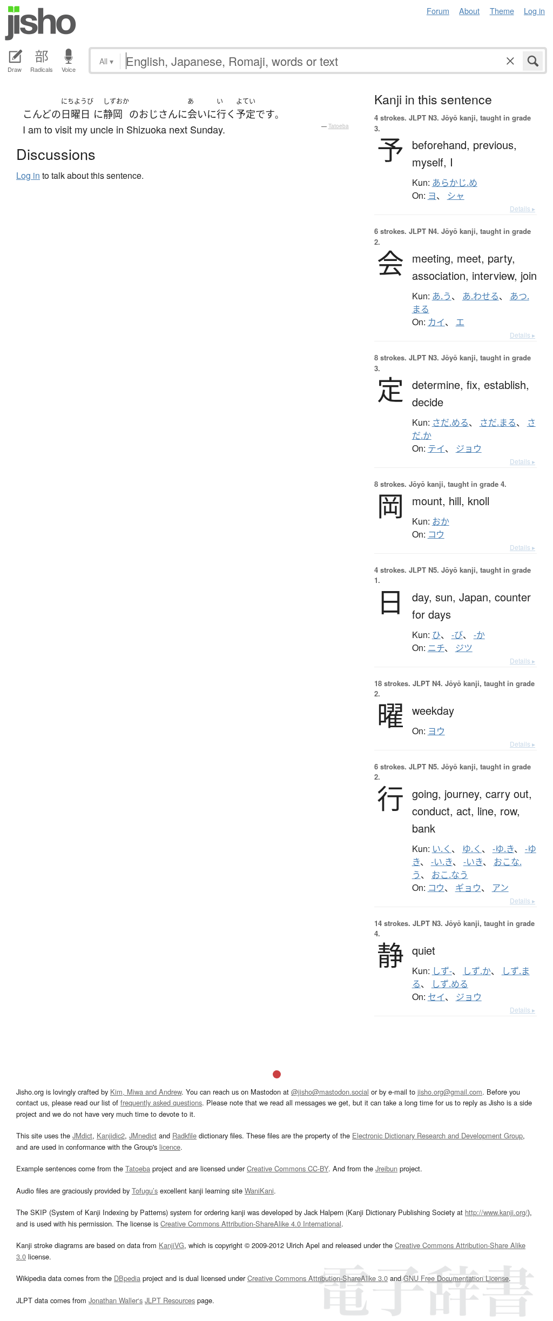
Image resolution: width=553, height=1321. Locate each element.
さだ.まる (498, 422)
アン (500, 888)
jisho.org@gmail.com (449, 1092)
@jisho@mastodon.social (330, 1092)
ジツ (464, 648)
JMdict (82, 1135)
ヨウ (436, 731)
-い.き (442, 862)
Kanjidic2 (111, 1135)
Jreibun (386, 1168)
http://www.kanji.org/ (496, 1212)
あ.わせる (480, 296)
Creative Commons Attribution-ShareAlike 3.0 (317, 1278)
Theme (502, 10)
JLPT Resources (170, 1300)
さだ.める (450, 422)
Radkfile (184, 1135)
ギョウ (468, 888)
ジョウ (469, 448)
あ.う (441, 296)
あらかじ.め (454, 183)
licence (169, 1147)
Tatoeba (338, 126)
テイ (436, 448)
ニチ (436, 648)
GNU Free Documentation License (456, 1278)
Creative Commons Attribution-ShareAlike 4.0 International (250, 1223)
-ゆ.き (503, 849)
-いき (473, 862)
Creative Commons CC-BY (287, 1168)
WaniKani (259, 1190)
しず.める (449, 984)
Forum (438, 10)
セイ (436, 997)
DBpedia (127, 1278)
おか (440, 521)
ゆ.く (472, 849)
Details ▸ (522, 208)
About (469, 10)
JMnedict (143, 1135)
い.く (441, 849)
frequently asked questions (161, 1102)
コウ (436, 534)
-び (457, 635)
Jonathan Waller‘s (116, 1300)
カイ (436, 322)
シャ (455, 196)
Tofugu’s (145, 1190)
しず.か (477, 971)
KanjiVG (171, 1245)
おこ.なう (449, 875)
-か (479, 635)
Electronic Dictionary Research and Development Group (437, 1135)
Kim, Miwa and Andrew (145, 1092)
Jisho (40, 23)
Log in (534, 10)
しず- (442, 971)
